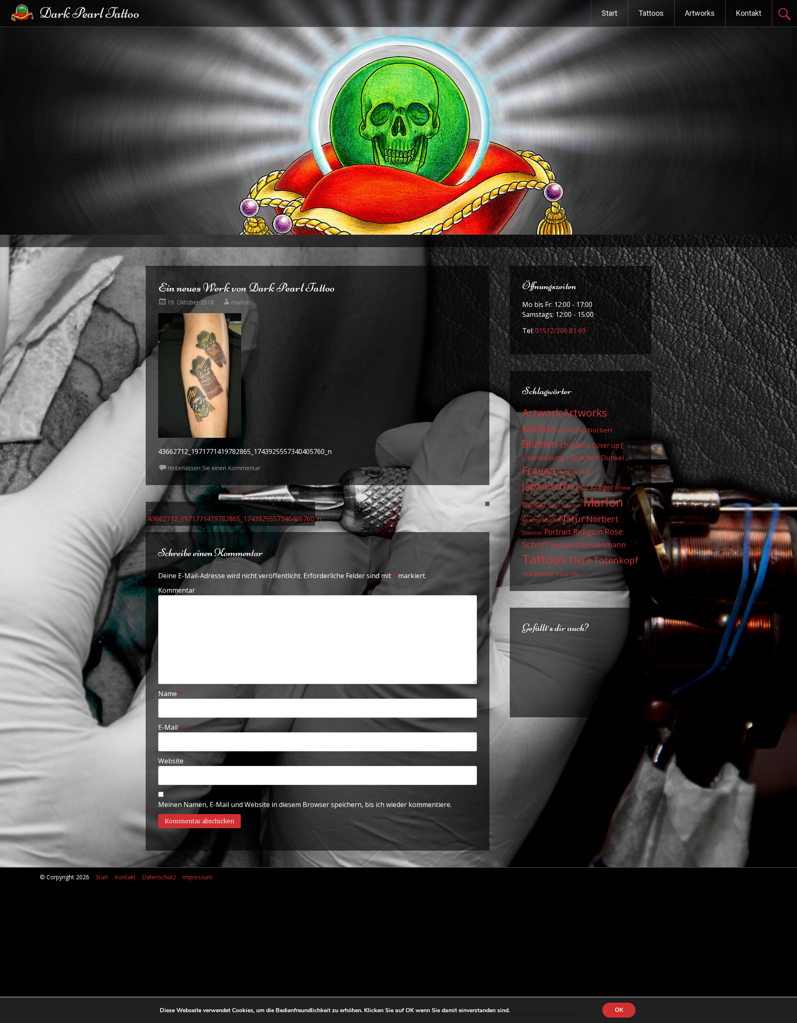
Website (170, 760)
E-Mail (170, 727)
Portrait (557, 532)
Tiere (580, 560)
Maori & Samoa (565, 505)
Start (609, 13)
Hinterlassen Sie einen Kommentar (213, 468)
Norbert (602, 519)
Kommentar (176, 590)
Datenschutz (159, 877)
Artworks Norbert (585, 430)
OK (619, 1010)
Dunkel (612, 457)
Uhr (574, 574)
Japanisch (543, 486)
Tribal (562, 574)
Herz (586, 472)
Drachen (584, 457)
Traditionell (537, 574)
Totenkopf (615, 560)
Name (170, 693)
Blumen (540, 444)
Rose (613, 531)
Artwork (541, 412)
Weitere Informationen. (544, 1010)
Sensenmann (603, 545)
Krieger (602, 487)
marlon (240, 302)
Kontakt (748, 13)
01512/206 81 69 (560, 330)
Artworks (700, 13)
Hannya (567, 472)
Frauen (538, 470)
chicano (575, 444)
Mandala (534, 504)
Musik (549, 520)
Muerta (531, 520)
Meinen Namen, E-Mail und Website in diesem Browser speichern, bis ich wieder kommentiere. (305, 804)
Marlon (603, 502)
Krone (623, 487)
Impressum (197, 877)
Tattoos (651, 13)
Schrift (535, 544)
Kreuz (578, 486)
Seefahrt (564, 545)
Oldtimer (532, 533)
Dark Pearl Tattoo (89, 13)
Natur (571, 518)
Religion (588, 531)
